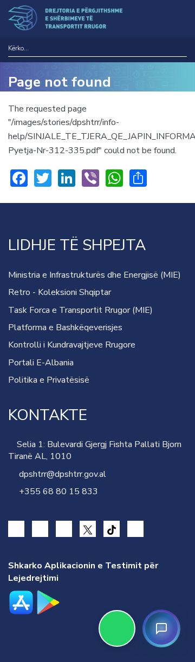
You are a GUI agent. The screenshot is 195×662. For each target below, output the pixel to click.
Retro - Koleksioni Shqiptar (59, 292)
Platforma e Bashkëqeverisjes (65, 327)
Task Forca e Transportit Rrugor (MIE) (80, 310)
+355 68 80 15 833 (56, 491)
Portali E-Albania (41, 363)
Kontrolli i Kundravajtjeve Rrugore (71, 345)
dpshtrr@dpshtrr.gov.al (60, 474)
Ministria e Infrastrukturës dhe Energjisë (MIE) (94, 275)
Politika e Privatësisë (48, 380)
